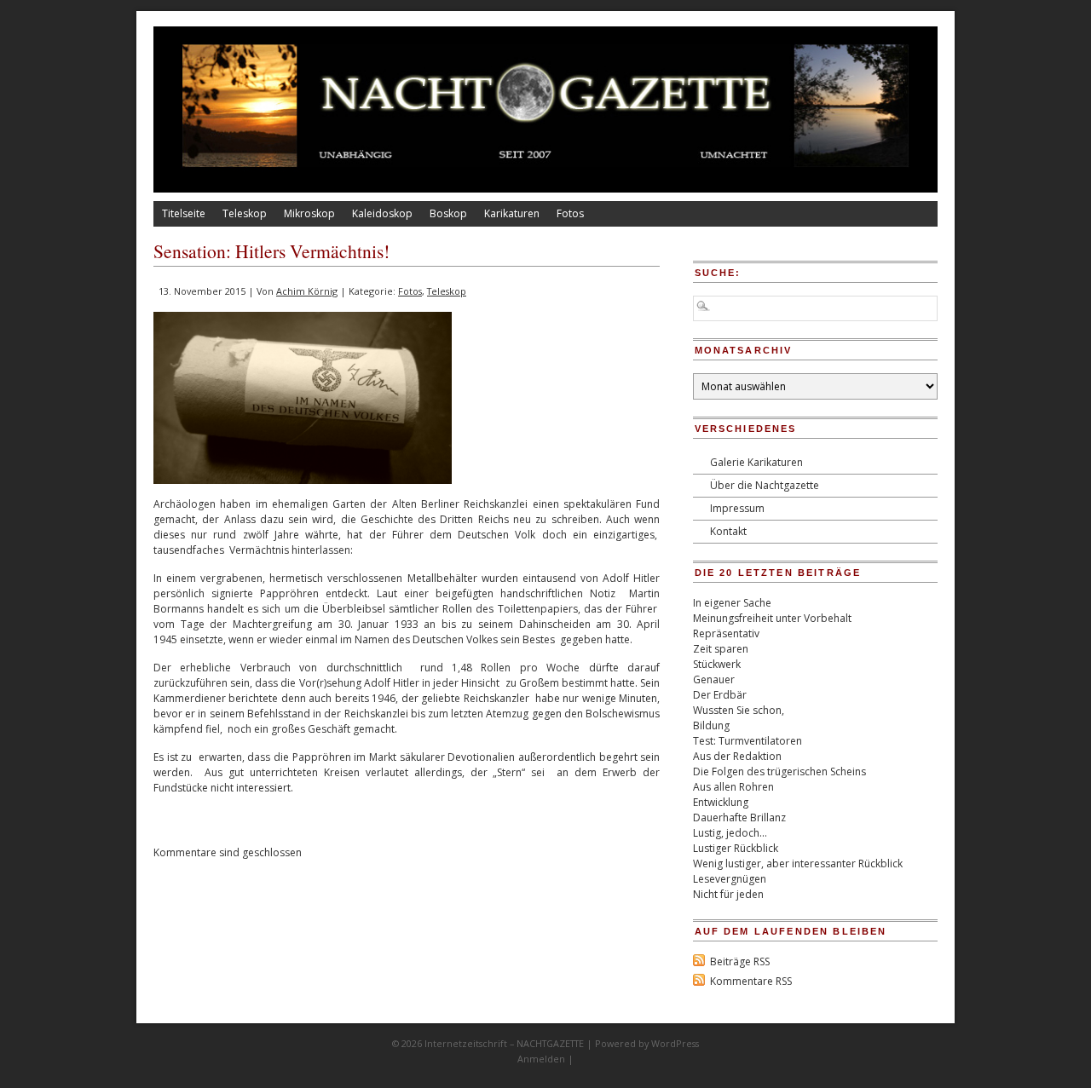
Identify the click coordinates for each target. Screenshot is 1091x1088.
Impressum (737, 508)
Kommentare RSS (751, 981)
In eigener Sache (732, 603)
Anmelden (541, 1058)
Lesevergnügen (729, 879)
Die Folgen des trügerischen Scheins (779, 771)
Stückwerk (717, 664)
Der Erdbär (720, 695)
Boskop (448, 213)
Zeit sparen (720, 649)
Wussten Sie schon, (738, 710)
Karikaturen (512, 213)
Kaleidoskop (382, 213)
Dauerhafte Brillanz (739, 817)
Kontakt (728, 531)
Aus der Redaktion (737, 756)
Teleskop (244, 213)
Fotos (570, 213)
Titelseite (183, 213)
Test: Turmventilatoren (747, 741)
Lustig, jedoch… (730, 833)
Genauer (714, 679)
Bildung (711, 725)
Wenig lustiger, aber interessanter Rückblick (798, 863)
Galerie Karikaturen (756, 462)
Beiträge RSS (740, 961)
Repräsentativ (726, 633)
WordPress (675, 1043)
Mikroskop (309, 213)
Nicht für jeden (728, 894)
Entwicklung (720, 802)
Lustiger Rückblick (735, 848)
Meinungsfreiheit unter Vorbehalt (772, 618)
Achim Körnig (307, 291)
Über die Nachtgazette (764, 485)
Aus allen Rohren (733, 787)
